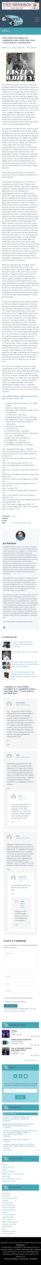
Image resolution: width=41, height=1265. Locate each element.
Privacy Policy (23, 1259)
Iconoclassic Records (8, 1207)
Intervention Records (9, 1210)
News (14, 516)
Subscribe (20, 1097)
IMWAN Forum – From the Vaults (12, 1174)
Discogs (4, 1169)
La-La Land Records (8, 1215)
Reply (8, 744)
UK (35, 1036)
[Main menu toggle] (37, 19)
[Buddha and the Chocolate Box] (6, 1042)
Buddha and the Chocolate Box (21, 1039)
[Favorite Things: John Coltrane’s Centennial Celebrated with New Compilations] (6, 645)
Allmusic (4, 1164)
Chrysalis (5, 1200)
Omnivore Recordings (9, 1224)
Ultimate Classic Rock (9, 1181)
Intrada (4, 1212)
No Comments (32, 48)
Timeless (14, 1031)
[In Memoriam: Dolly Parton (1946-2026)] (6, 655)
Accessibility (33, 1259)
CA (38, 1036)
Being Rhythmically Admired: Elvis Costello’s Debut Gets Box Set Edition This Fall (18, 1125)
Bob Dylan (16, 523)
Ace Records (6, 1193)
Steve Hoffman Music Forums (11, 1179)
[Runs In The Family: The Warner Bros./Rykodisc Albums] (6, 1051)
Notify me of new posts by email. (15, 1002)
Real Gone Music (7, 1226)
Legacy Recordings (8, 1217)
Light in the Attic (7, 1219)
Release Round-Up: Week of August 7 (16, 1139)
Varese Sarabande (8, 1234)
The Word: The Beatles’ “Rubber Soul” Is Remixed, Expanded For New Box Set (17, 1118)
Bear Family (6, 1196)
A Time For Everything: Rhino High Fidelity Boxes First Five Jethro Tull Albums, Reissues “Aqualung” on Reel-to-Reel (20, 1132)
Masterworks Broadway (9, 1222)
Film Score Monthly (8, 1171)
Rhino (4, 1229)
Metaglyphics (20, 1245)
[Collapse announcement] (37, 1)
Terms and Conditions (11, 1259)
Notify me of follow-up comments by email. (19, 998)
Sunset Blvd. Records (9, 1231)
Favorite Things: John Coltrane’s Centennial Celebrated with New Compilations (22, 644)
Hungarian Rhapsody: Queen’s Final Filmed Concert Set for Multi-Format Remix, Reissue (19, 1145)
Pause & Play (6, 1176)
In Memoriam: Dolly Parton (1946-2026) (25, 652)
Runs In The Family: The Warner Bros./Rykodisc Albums (21, 1049)
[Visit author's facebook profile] (4, 627)
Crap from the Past (8, 1167)
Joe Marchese (20, 48)
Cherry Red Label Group (10, 1198)
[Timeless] (6, 1034)
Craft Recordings (7, 1203)
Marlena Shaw (26, 523)
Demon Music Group (9, 1205)
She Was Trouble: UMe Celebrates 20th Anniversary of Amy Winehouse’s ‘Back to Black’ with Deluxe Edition (25, 664)
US (32, 1036)
